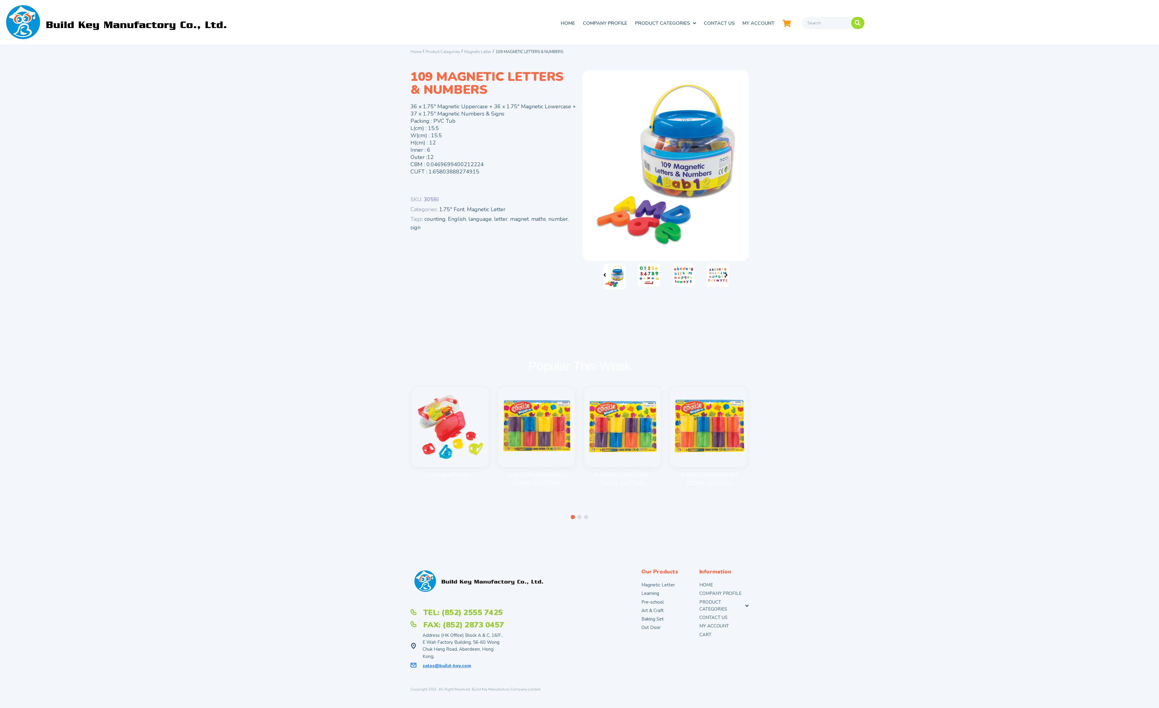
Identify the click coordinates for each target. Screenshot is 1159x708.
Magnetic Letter (477, 52)
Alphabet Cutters (451, 474)
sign (415, 227)
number (558, 219)
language (480, 219)
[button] (573, 517)
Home (415, 52)
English (457, 219)
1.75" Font (452, 209)
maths (538, 219)
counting (434, 219)
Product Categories (443, 52)
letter (501, 219)
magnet (519, 219)
